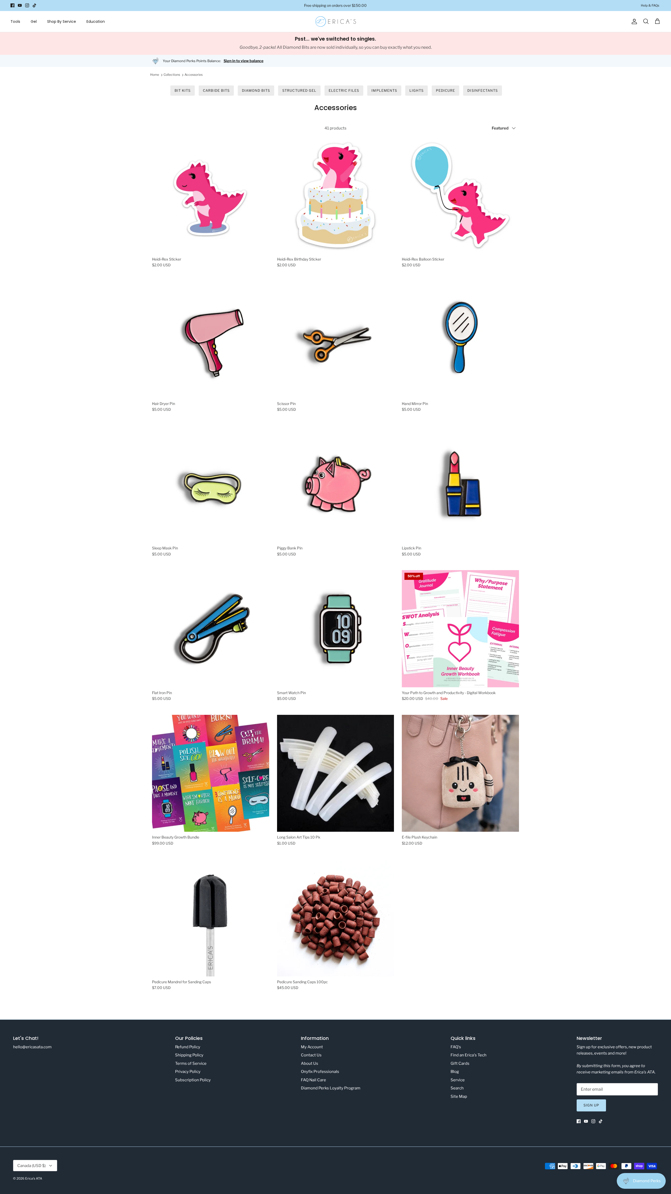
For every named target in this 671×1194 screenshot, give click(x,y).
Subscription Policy (193, 1080)
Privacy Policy (188, 1071)
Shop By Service (61, 21)
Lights (416, 90)
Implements (384, 90)
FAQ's (456, 1047)
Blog (455, 1071)
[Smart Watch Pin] (335, 628)
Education (95, 21)
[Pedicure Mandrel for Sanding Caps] (210, 917)
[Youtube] (20, 5)
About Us (309, 1063)
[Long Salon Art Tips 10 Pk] (335, 773)
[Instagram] (27, 5)
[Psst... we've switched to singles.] (335, 43)
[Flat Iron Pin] (210, 628)
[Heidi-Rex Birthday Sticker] (335, 195)
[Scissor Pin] (335, 339)
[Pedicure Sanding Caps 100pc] (335, 917)
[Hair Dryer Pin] (210, 339)
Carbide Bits (216, 90)
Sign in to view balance (243, 60)
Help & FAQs (650, 5)
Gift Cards (460, 1063)
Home (154, 75)
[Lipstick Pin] (460, 484)
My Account (312, 1047)
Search (457, 1088)
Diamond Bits (256, 90)
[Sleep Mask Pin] (210, 484)
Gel (34, 21)
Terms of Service (191, 1063)
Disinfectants (482, 90)
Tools (15, 21)
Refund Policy (187, 1047)
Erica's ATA (33, 1178)
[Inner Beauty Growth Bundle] (210, 773)
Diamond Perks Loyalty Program (330, 1088)
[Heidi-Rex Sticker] (210, 195)
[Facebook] (12, 5)
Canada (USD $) (31, 1165)
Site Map (459, 1096)
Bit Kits (183, 90)
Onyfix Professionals (320, 1071)
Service (458, 1080)
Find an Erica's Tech (468, 1055)
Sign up (591, 1105)
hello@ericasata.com (32, 1047)
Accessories (194, 75)
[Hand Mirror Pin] (460, 339)
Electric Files (344, 90)
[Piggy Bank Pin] (335, 484)
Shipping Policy (189, 1055)
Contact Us (311, 1055)
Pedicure (445, 90)
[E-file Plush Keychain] (460, 773)
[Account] (633, 21)
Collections (172, 75)
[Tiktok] (34, 5)
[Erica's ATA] (335, 21)
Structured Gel (299, 90)
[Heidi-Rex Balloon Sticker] (460, 195)
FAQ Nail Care (313, 1080)
